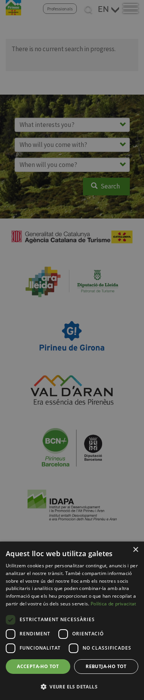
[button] (72, 686)
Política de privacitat (113, 603)
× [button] (135, 550)
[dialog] (72, 621)
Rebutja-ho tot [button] (106, 666)
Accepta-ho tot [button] (38, 666)
